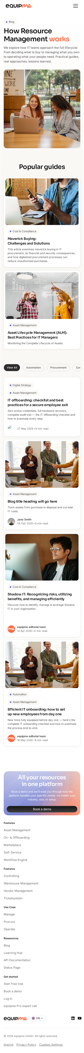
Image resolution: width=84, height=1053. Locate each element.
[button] (75, 6)
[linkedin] (73, 1018)
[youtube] (79, 1018)
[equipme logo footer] (15, 1018)
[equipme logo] (18, 6)
